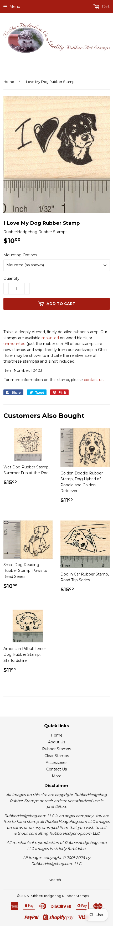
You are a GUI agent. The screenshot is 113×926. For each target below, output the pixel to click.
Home (8, 81)
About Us (56, 742)
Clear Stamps (56, 755)
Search (55, 880)
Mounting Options (20, 255)
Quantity (11, 278)
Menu (14, 6)
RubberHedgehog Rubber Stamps (59, 896)
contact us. (94, 379)
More (56, 776)
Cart (105, 6)
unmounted (14, 343)
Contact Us (56, 769)
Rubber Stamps (56, 749)
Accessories (56, 762)
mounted (50, 338)
